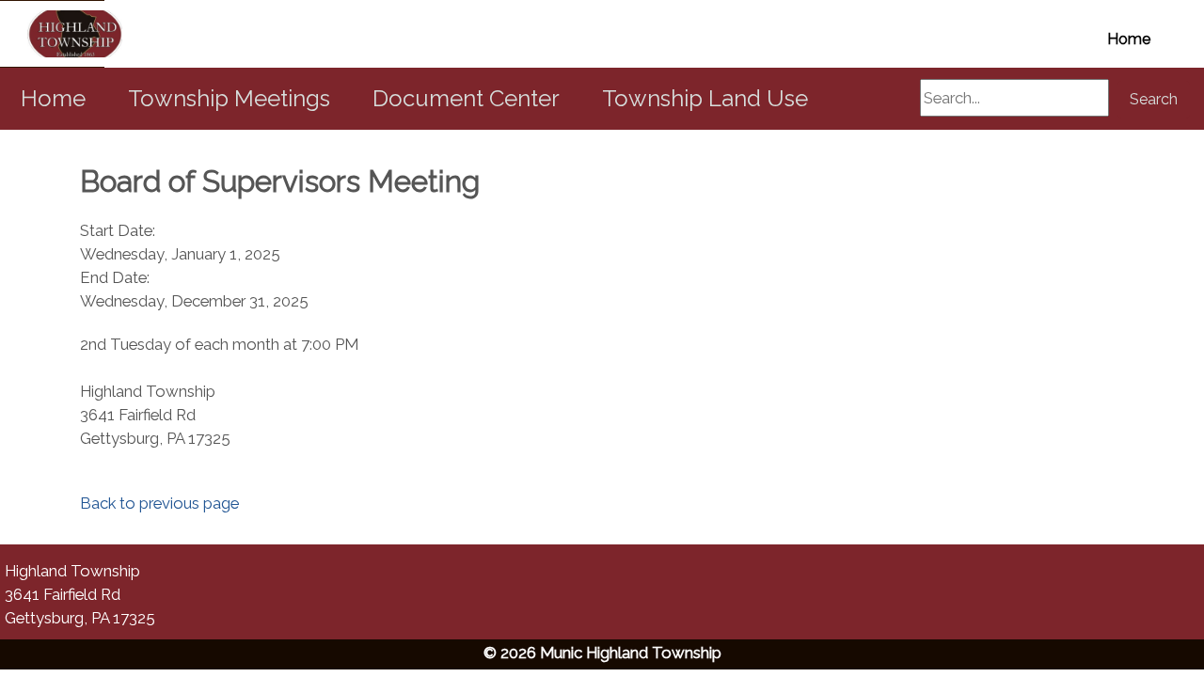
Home (1128, 39)
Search (1154, 99)
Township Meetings (229, 98)
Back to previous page (159, 503)
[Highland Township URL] (52, 34)
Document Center (466, 98)
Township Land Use (705, 98)
